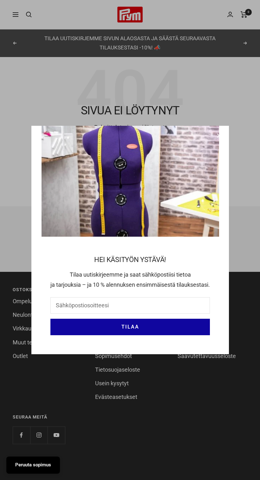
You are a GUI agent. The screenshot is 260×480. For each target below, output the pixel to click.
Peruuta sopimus (33, 465)
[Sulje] (219, 135)
